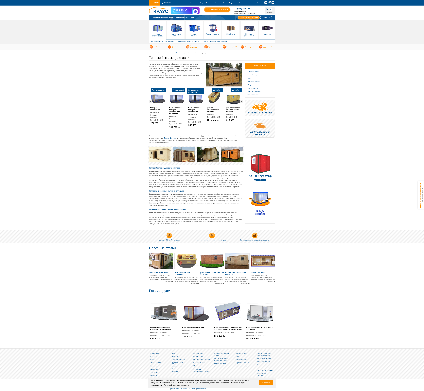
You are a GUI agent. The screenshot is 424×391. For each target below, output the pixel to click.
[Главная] (158, 10)
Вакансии (242, 3)
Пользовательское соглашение (178, 388)
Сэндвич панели (194, 35)
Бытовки (174, 371)
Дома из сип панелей (201, 359)
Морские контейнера (194, 47)
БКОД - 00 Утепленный (155, 108)
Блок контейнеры (157, 35)
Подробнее (266, 17)
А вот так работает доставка (260, 133)
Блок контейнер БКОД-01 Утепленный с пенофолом (175, 110)
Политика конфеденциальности (197, 388)
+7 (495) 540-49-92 (243, 8)
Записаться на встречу (249, 17)
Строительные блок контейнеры (215, 41)
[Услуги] (260, 203)
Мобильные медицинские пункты (201, 370)
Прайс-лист (210, 3)
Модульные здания (176, 35)
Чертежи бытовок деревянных (182, 273)
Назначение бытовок (265, 370)
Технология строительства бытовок (212, 273)
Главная (152, 53)
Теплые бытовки (170, 138)
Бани (173, 353)
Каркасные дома (199, 363)
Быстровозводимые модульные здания (221, 359)
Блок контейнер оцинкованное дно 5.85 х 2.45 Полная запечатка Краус (228, 328)
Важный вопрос (181, 53)
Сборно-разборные (249, 35)
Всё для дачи (198, 353)
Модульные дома (253, 81)
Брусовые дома (177, 363)
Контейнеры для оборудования (162, 41)
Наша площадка (156, 363)
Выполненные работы (260, 112)
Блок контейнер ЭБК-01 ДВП (193, 327)
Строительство (252, 88)
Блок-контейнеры (253, 71)
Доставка (218, 3)
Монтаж (225, 3)
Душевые (175, 47)
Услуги (202, 3)
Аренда (210, 47)
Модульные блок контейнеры (188, 41)
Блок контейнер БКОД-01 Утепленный (194, 109)
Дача (249, 78)
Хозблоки (230, 34)
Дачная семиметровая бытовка (213, 109)
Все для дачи (249, 47)
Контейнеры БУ (231, 47)
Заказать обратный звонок (217, 10)
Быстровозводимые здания (269, 46)
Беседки (174, 356)
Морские (267, 34)
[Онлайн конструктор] (260, 162)
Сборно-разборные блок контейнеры (264, 354)
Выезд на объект (263, 361)
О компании (194, 3)
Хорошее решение (254, 91)
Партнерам (233, 3)
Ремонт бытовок (258, 272)
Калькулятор (251, 3)
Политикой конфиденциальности (176, 385)
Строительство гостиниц (262, 374)
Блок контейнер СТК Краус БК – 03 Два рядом (259, 328)
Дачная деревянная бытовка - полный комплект (233, 109)
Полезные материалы (165, 53)
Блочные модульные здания (221, 354)
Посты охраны (212, 34)
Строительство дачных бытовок (235, 273)
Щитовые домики (220, 367)
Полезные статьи (162, 248)
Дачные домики (198, 356)
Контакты (260, 3)
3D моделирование (264, 358)
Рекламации (154, 369)
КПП (194, 366)
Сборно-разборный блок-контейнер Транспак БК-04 (160, 328)
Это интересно (252, 95)
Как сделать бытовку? (159, 272)
